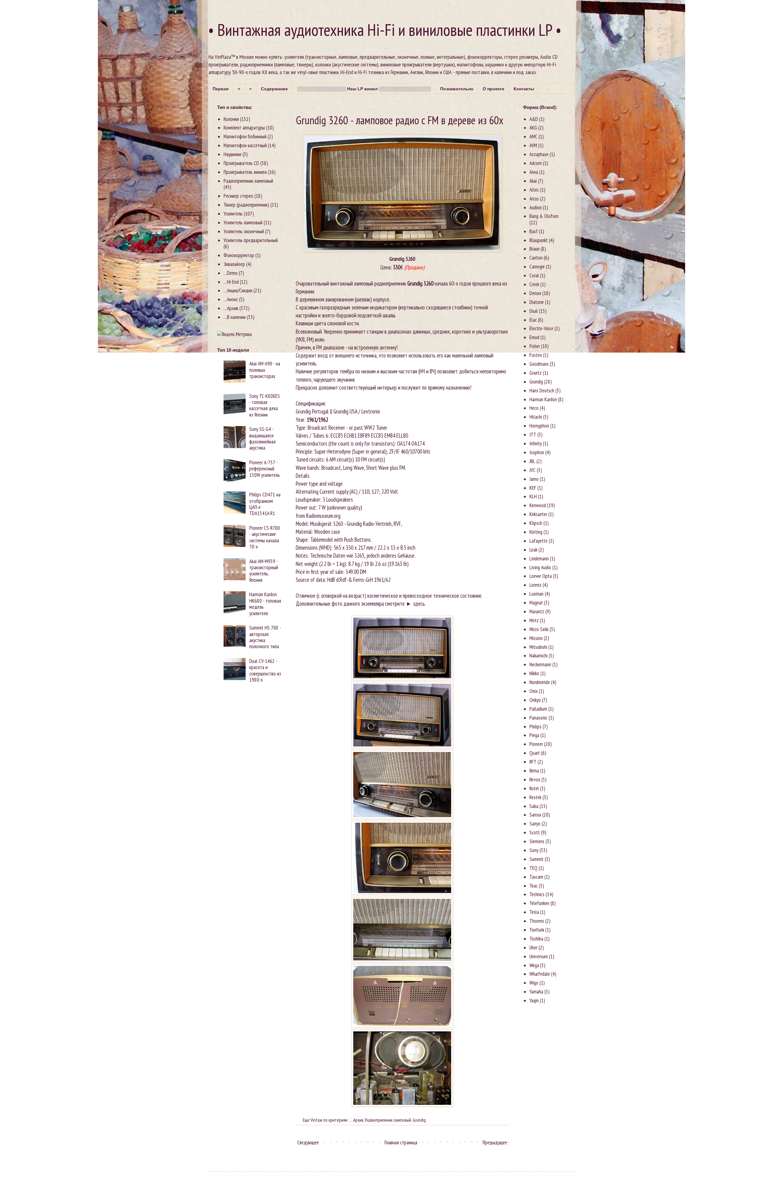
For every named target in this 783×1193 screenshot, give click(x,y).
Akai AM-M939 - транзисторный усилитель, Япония (263, 570)
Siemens (536, 841)
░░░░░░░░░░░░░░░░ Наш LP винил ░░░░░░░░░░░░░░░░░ (364, 88)
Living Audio (540, 567)
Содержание (274, 88)
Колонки (231, 119)
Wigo (533, 982)
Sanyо (534, 823)
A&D (533, 119)
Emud (534, 337)
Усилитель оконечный (244, 231)
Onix (533, 691)
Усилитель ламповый (243, 222)
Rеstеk (535, 797)
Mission (536, 638)
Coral (534, 275)
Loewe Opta (540, 576)
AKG (533, 127)
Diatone (536, 302)
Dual (533, 311)
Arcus (534, 198)
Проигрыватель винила (245, 172)
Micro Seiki (538, 629)
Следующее (308, 1142)
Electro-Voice (541, 328)
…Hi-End (231, 282)
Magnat (536, 602)
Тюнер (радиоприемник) (246, 204)
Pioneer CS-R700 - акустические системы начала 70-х (264, 537)
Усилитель (233, 213)
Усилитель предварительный (251, 240)
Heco (534, 408)
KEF (532, 487)
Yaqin (534, 1000)
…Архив (356, 1120)
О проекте (493, 88)
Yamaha (536, 991)
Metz (534, 620)
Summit (536, 859)
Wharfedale (539, 973)
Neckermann (540, 664)
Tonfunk (536, 929)
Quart (534, 753)
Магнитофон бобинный (245, 136)
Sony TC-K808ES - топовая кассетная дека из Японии (264, 405)
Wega (534, 965)
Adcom (535, 163)
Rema (534, 770)
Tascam (536, 876)
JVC (532, 470)
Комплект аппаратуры (244, 127)
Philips (535, 726)
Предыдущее (495, 1142)
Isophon (536, 452)
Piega (534, 735)
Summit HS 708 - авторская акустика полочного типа (265, 637)
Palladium (538, 708)
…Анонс (231, 299)
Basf (533, 231)
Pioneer (536, 744)
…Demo (231, 273)
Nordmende (539, 682)
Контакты (524, 88)
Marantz (536, 611)
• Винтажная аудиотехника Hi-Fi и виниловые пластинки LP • (385, 29)
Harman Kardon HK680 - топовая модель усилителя (265, 603)
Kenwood (537, 505)
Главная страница (400, 1142)
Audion (535, 207)
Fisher (534, 346)
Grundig (419, 1120)
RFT (532, 761)
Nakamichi (538, 655)
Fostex (535, 355)
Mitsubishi (538, 647)
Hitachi (535, 416)
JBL (532, 461)
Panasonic (538, 717)
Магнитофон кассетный (245, 145)
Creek (534, 284)
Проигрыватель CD (241, 163)
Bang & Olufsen (543, 216)
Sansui (535, 814)
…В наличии (235, 317)
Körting (535, 532)
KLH (533, 496)
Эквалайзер (234, 264)
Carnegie (537, 266)
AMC (533, 136)
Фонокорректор (239, 255)
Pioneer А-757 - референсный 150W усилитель (264, 468)
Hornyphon (539, 425)
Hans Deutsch (541, 390)
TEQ (533, 868)
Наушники (232, 154)
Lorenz (535, 585)
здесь (419, 603)
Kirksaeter (538, 514)
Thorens (536, 921)
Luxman (536, 593)
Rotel (534, 788)
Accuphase (538, 154)
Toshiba (536, 938)
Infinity (535, 443)
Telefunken (539, 903)
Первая (220, 88)
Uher (533, 947)
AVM (533, 145)
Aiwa (533, 172)
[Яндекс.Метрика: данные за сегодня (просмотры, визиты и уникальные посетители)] (234, 334)
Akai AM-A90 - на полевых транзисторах (264, 370)
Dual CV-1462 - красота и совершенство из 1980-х (265, 670)
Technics (536, 894)
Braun (534, 248)
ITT (532, 434)
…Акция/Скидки (238, 290)
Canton (536, 257)
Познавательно (456, 88)
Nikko (534, 673)
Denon (535, 293)
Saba (533, 806)
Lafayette (538, 540)
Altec (534, 189)
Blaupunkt (538, 240)
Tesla (534, 912)
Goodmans (539, 364)
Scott (534, 832)
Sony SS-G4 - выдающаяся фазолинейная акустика (262, 438)
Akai (533, 181)
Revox (534, 779)
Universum (538, 956)
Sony (533, 850)
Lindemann (539, 558)
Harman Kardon (543, 399)
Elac (533, 319)
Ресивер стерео (238, 196)
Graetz (535, 372)
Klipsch (535, 523)
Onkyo (535, 700)
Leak (533, 549)
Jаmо (534, 479)
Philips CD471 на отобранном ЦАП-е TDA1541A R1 (264, 504)
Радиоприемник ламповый (388, 1120)
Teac (533, 885)
